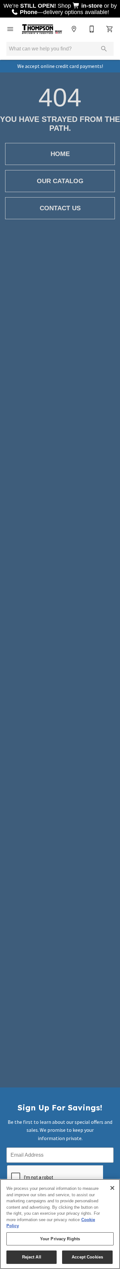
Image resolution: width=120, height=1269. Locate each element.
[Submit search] (104, 49)
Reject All (31, 1257)
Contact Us (60, 208)
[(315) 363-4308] (92, 29)
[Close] (112, 1188)
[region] (60, 1224)
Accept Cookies (87, 1257)
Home (60, 153)
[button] (10, 29)
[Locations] (74, 29)
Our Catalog (60, 180)
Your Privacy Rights (60, 1238)
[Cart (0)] (109, 29)
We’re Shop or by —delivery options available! (60, 9)
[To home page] (42, 29)
